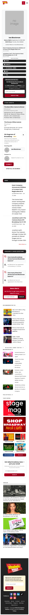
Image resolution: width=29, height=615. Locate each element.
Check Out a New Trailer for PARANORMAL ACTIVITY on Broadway (19, 363)
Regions (16, 603)
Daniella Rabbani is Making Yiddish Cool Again (20, 354)
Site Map (21, 603)
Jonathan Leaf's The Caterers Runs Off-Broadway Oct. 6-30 (13, 54)
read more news (14, 58)
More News (22, 244)
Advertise (7, 601)
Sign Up (21, 297)
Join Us (22, 601)
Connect (9, 164)
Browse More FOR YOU (13, 347)
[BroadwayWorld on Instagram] (14, 594)
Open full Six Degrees (13, 169)
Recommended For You (9, 305)
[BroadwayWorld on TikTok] (21, 594)
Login (19, 3)
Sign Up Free (14, 95)
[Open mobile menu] (27, 3)
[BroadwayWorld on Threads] (11, 597)
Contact (17, 601)
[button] (23, 3)
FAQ (7, 75)
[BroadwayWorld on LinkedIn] (18, 594)
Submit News (8, 603)
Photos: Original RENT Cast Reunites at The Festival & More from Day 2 (14, 546)
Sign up (14, 475)
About (12, 601)
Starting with (8, 146)
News (7, 61)
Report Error (14, 605)
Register (15, 3)
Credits (8, 64)
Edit (7, 71)
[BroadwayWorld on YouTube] (14, 597)
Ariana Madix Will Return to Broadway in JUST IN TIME (11, 515)
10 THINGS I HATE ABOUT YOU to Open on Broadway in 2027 (13, 531)
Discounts (20, 455)
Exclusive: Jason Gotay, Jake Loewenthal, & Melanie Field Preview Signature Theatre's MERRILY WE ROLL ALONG (20, 376)
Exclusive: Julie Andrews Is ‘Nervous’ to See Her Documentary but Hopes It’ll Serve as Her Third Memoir (14, 499)
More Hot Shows (9, 455)
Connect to (7, 154)
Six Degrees (11, 68)
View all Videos (7, 394)
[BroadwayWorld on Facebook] (11, 594)
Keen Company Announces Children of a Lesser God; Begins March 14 (14, 48)
